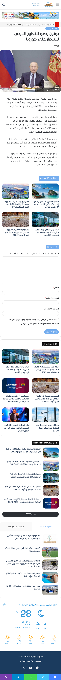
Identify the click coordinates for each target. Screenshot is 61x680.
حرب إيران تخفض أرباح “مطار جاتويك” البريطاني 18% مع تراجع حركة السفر (47, 232)
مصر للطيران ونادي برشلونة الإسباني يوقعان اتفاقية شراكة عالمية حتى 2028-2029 (16, 399)
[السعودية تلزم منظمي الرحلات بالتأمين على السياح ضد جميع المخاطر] (50, 539)
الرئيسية (38, 661)
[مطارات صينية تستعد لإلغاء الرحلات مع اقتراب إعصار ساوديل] (45, 414)
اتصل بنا (23, 661)
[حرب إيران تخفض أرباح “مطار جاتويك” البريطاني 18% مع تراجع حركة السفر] (45, 219)
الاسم (56, 288)
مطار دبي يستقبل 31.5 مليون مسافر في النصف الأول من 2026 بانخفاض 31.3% (17, 204)
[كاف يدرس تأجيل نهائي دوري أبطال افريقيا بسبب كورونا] (50, 552)
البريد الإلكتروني (52, 298)
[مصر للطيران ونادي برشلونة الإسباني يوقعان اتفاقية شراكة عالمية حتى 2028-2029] (15, 385)
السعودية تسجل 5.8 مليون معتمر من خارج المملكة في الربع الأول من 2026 (17, 232)
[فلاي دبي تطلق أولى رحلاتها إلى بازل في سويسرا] (50, 590)
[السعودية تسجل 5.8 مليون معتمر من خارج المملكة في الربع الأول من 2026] (15, 219)
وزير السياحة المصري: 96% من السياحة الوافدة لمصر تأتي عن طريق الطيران (16, 428)
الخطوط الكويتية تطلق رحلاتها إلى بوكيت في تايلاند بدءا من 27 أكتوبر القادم (46, 204)
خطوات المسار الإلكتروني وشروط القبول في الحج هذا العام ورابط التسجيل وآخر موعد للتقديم (23, 563)
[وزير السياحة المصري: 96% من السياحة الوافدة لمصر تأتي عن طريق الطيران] (15, 414)
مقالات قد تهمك (16, 526)
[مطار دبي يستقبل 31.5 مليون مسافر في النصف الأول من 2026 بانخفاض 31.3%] (15, 191)
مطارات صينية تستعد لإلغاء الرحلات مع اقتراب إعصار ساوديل (47, 428)
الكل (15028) (31, 514)
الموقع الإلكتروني (51, 309)
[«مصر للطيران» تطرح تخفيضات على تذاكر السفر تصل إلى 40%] (50, 577)
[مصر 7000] (42, 4)
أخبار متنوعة (52, 29)
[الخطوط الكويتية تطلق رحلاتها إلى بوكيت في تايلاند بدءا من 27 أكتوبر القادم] (45, 191)
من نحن (30, 661)
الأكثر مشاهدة (46, 526)
